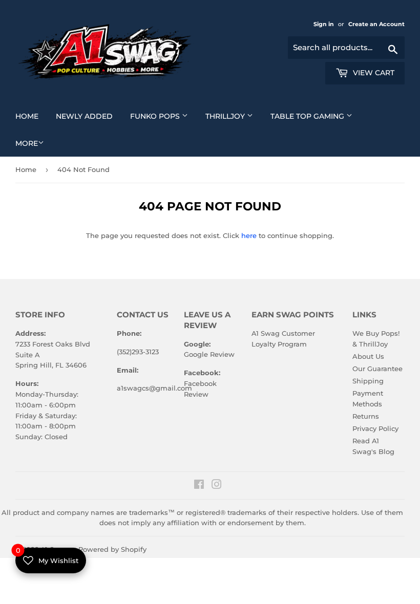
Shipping (368, 381)
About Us (368, 356)
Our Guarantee (377, 368)
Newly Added (88, 116)
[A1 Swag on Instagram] (217, 486)
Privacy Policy (375, 428)
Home (30, 116)
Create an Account (376, 24)
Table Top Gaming (315, 116)
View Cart (372, 72)
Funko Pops (163, 116)
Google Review (209, 354)
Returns (365, 416)
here (249, 235)
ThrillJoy (233, 116)
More (26, 143)
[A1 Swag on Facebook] (199, 486)
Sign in (324, 24)
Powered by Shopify (112, 549)
